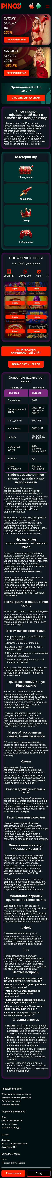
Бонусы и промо (9, 1124)
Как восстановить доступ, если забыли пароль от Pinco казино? (23, 979)
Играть (15, 289)
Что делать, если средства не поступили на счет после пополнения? (22, 993)
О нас (4, 1117)
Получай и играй (16, 73)
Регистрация (13, 1173)
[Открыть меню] (47, 6)
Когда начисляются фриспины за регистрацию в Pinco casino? (24, 1001)
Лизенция (6, 1140)
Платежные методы (10, 1127)
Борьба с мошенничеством (14, 1143)
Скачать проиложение (11, 1120)
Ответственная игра (10, 1101)
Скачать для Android (26, 98)
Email (3, 1159)
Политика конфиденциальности (16, 1098)
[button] (47, 1166)
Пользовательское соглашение (16, 1094)
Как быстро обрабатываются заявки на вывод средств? (22, 1013)
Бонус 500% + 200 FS (26, 364)
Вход (39, 1173)
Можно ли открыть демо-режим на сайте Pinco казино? (25, 985)
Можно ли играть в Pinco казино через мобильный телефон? (23, 1007)
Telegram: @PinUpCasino (13, 1163)
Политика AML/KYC (10, 1104)
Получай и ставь (16, 39)
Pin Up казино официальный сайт (26, 351)
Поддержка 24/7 (9, 1147)
